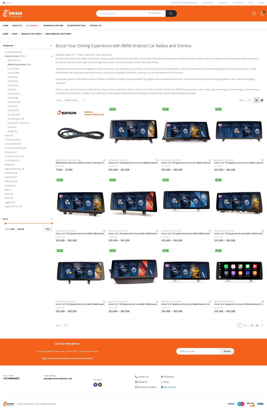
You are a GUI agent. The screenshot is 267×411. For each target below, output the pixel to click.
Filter (48, 229)
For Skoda (11, 110)
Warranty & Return (53, 25)
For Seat (11, 106)
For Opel (11, 98)
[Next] (262, 325)
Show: (242, 100)
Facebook (95, 385)
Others (7, 198)
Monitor (8, 194)
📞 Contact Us (142, 376)
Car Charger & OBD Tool (14, 148)
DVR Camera (9, 181)
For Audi (11, 69)
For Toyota (12, 114)
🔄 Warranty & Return (146, 387)
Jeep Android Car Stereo (16, 123)
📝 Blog (165, 381)
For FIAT (11, 77)
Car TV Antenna (10, 160)
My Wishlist (238, 3)
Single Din (8, 202)
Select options (101, 111)
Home (5, 25)
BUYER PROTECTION (76, 25)
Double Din (9, 173)
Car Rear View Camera (13, 156)
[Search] (171, 13)
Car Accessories (11, 144)
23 (252, 325)
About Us (223, 3)
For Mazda (11, 94)
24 (257, 325)
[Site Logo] (12, 13)
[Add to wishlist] (104, 160)
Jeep (6, 190)
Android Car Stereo (12, 56)
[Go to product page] (81, 132)
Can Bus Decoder (11, 139)
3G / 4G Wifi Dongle (12, 52)
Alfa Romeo (12, 60)
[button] (256, 100)
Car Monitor (9, 152)
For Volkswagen (13, 119)
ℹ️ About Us (141, 381)
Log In (261, 3)
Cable (79, 160)
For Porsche (12, 102)
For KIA (10, 89)
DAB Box (8, 165)
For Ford (11, 81)
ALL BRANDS (31, 25)
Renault (10, 131)
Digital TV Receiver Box (13, 169)
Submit (227, 351)
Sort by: (59, 100)
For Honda (12, 85)
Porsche (11, 127)
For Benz (11, 73)
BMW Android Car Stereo (66, 160)
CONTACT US (95, 25)
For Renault (9, 185)
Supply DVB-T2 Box (12, 206)
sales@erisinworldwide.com (58, 378)
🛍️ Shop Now (167, 376)
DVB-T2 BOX (9, 177)
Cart (251, 3)
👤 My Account (168, 387)
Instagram (100, 385)
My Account (208, 3)
